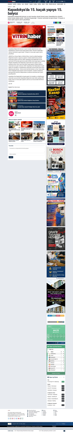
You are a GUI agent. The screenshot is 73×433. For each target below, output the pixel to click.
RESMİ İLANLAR (52, 4)
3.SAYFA (14, 4)
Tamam (54, 426)
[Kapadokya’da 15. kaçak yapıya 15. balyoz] (27, 36)
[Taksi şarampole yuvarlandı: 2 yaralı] (51, 39)
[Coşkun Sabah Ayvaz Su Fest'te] (26, 136)
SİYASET (26, 4)
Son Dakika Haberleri (32, 415)
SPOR (47, 4)
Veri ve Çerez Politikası (47, 426)
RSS (10, 423)
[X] (11, 418)
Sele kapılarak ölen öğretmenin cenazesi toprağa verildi (14, 129)
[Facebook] (9, 418)
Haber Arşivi (31, 416)
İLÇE (23, 4)
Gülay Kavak (18, 113)
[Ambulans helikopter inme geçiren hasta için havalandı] (39, 124)
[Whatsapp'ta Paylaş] (58, 23)
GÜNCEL (19, 4)
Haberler (10, 6)
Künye (56, 410)
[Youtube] (18, 418)
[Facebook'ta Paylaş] (54, 23)
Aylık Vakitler (50, 339)
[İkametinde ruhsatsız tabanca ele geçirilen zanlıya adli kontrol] (26, 124)
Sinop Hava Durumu (32, 410)
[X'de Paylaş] (56, 23)
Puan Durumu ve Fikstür (33, 412)
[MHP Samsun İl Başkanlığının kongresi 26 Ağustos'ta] (39, 136)
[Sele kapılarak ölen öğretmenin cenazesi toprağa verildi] (14, 124)
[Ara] (64, 1)
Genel (14, 6)
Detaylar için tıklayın (56, 373)
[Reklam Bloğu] (56, 59)
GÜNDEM (10, 4)
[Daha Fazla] (60, 23)
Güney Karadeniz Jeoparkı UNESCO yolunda (14, 141)
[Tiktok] (20, 418)
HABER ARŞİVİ (60, 4)
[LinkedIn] (16, 418)
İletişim (44, 410)
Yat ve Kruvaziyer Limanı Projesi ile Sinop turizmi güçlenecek (59, 44)
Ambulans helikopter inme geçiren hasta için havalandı (38, 129)
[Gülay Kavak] (11, 113)
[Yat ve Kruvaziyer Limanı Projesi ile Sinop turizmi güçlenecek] (60, 39)
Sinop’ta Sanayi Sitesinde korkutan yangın (60, 34)
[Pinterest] (13, 418)
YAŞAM (31, 4)
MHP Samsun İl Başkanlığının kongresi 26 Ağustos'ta (39, 141)
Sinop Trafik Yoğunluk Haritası (34, 411)
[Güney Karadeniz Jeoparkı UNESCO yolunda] (14, 136)
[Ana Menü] (64, 4)
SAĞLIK (39, 4)
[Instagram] (14, 418)
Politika (35, 4)
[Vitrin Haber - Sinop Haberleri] (12, 1)
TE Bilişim (63, 423)
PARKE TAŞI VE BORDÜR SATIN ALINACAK (51, 34)
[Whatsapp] (22, 418)
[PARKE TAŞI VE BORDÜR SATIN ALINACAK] (51, 30)
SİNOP (43, 4)
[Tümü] (63, 26)
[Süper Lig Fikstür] (63, 377)
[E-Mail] (16, 115)
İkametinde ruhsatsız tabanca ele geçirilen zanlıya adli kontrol (26, 129)
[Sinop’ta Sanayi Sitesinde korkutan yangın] (60, 30)
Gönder (10, 157)
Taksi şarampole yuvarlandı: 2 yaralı (51, 43)
